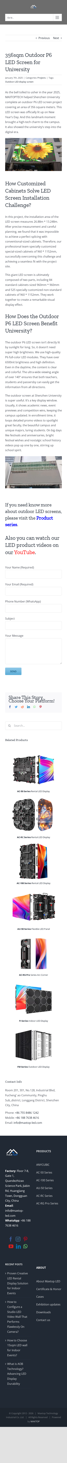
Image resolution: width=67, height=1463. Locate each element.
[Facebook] (10, 1239)
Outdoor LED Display (33, 1066)
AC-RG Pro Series (47, 1203)
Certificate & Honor (48, 1289)
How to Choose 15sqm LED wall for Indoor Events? (17, 1347)
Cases (40, 1297)
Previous (44, 38)
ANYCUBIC (42, 1165)
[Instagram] (18, 1239)
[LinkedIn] (18, 1246)
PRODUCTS (43, 1151)
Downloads (43, 1312)
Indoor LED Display (33, 1020)
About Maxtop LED (48, 1281)
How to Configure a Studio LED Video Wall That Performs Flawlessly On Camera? (17, 1317)
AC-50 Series (44, 1172)
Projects (41, 77)
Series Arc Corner (33, 974)
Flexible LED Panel (33, 928)
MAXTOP (35, 1421)
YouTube (24, 552)
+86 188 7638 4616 (27, 1118)
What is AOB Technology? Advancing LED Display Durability (16, 1374)
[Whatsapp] (25, 1246)
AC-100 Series (45, 1180)
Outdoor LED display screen (19, 81)
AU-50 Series (44, 1188)
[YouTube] (11, 1246)
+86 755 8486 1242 (27, 1113)
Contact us (43, 1320)
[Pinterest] (25, 1239)
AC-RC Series (44, 1196)
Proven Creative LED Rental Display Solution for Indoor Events (17, 1283)
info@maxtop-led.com (28, 1123)
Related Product (15, 740)
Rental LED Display (33, 791)
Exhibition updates (48, 1304)
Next (56, 38)
